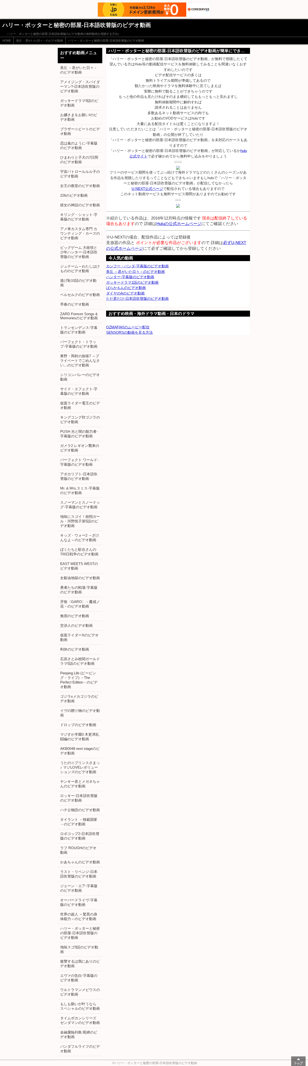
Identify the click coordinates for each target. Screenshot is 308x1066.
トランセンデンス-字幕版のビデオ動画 (78, 330)
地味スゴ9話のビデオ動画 (79, 949)
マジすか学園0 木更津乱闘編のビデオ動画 (79, 736)
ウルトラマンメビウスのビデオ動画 (80, 992)
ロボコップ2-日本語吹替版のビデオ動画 (79, 836)
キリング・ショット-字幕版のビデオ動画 (78, 217)
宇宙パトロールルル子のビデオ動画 (80, 173)
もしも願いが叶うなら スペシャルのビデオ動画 (80, 1006)
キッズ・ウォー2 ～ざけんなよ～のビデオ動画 (79, 537)
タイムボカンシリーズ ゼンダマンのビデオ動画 (80, 1020)
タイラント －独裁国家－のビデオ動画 (78, 821)
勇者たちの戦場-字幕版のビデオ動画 (78, 589)
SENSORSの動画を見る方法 (129, 332)
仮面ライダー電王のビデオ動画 (80, 405)
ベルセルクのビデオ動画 (80, 295)
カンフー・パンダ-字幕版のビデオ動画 (137, 266)
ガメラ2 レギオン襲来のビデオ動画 (79, 448)
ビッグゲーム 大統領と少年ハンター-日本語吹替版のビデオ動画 (78, 252)
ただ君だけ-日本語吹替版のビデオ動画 (137, 298)
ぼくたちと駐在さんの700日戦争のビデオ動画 (79, 551)
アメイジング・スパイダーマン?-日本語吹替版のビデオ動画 (80, 86)
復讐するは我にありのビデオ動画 (80, 963)
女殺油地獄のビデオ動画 (80, 578)
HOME (6, 40)
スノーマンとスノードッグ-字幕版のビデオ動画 (80, 504)
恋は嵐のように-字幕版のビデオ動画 (78, 145)
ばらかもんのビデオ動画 (126, 288)
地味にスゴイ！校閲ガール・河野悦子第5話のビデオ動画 (80, 521)
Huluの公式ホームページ (178, 223)
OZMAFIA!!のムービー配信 (127, 327)
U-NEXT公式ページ (147, 189)
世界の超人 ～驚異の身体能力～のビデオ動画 (78, 916)
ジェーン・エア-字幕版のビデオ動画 (78, 888)
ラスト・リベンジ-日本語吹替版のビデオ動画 (78, 874)
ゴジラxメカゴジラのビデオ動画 (79, 698)
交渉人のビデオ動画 (76, 625)
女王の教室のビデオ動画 (80, 186)
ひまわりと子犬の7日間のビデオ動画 (79, 159)
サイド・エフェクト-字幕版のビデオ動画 (78, 391)
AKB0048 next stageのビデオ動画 (80, 750)
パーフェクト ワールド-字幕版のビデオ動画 (79, 462)
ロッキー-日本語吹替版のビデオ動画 (78, 798)
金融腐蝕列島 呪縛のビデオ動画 (78, 1034)
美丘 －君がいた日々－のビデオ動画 (39, 40)
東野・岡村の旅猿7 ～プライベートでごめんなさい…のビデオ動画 (80, 360)
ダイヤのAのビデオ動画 (125, 293)
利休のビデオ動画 (74, 649)
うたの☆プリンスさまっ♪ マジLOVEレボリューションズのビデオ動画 (80, 767)
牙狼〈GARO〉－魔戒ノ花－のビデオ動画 (80, 604)
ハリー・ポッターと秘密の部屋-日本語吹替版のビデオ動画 (106, 40)
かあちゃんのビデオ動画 (80, 862)
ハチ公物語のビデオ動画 (80, 810)
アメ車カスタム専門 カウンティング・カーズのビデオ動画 (80, 233)
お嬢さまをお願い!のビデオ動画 (78, 117)
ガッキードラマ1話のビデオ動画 (132, 282)
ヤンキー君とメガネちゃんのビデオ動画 (80, 783)
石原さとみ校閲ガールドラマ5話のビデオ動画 (80, 661)
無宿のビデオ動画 (74, 616)
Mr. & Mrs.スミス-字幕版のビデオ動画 (80, 490)
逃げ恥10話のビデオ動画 (78, 282)
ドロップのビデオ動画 (78, 725)
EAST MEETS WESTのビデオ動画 (79, 566)
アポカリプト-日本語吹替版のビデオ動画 (78, 476)
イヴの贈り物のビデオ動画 (80, 713)
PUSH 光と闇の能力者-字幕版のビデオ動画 (79, 433)
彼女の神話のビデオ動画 (80, 205)
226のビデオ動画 (74, 195)
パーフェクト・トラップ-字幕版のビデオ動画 (78, 344)
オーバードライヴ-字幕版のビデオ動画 (78, 902)
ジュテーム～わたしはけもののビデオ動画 (80, 268)
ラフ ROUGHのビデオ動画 (78, 850)
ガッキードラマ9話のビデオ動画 (79, 103)
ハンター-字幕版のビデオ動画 (130, 277)
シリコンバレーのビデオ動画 (80, 377)
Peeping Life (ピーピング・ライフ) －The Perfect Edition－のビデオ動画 (78, 680)
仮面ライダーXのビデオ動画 (79, 637)
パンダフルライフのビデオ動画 (80, 1048)
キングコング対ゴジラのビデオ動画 (80, 419)
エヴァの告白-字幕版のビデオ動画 (78, 977)
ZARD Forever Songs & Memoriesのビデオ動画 (79, 316)
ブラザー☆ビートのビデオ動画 (80, 131)
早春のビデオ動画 (74, 304)
